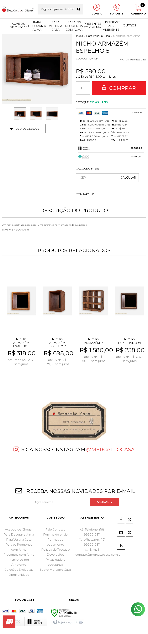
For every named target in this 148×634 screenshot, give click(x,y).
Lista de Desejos (27, 128)
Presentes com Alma (18, 554)
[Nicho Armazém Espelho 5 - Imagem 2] (36, 114)
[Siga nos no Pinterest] (129, 533)
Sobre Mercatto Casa (55, 569)
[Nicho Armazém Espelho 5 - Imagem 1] (20, 114)
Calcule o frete (87, 168)
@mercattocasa (110, 449)
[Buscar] (78, 9)
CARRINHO (138, 9)
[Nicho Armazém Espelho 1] (21, 322)
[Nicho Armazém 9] (93, 322)
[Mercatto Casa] (18, 9)
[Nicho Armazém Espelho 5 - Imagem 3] (52, 114)
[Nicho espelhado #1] (129, 322)
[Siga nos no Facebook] (121, 520)
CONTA (97, 13)
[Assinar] (104, 502)
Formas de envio (55, 534)
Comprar (122, 88)
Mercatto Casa (138, 59)
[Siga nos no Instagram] (121, 533)
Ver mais (23, 374)
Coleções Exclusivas (18, 569)
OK (128, 177)
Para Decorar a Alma (19, 534)
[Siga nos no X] (129, 520)
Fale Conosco (55, 529)
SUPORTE (117, 13)
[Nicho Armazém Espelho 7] (57, 322)
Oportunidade (18, 574)
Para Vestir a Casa (98, 36)
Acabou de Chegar (19, 529)
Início (79, 36)
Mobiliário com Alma (126, 36)
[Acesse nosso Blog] (121, 546)
